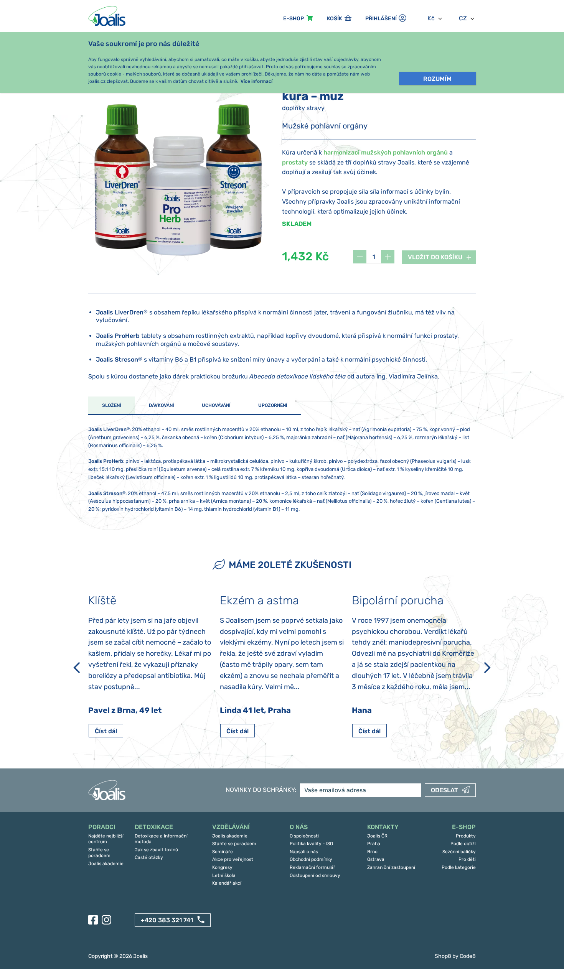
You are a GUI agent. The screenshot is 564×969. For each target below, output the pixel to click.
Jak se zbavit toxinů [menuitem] (156, 849)
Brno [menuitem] (372, 851)
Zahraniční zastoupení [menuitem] (391, 867)
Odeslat (444, 790)
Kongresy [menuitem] (222, 867)
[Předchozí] (77, 667)
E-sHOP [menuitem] (293, 18)
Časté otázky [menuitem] (149, 857)
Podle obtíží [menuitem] (463, 843)
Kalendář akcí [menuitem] (226, 883)
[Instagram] (106, 920)
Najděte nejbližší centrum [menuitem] (106, 839)
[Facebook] (93, 920)
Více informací (256, 81)
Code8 (468, 956)
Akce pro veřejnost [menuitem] (232, 859)
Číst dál (106, 731)
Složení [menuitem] (111, 405)
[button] (359, 256)
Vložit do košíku (435, 257)
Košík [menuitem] (334, 18)
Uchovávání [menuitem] (216, 405)
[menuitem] (107, 827)
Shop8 (443, 956)
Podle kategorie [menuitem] (459, 867)
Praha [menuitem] (373, 843)
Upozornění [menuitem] (272, 405)
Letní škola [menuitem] (224, 875)
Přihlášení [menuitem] (381, 18)
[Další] (487, 667)
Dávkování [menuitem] (161, 405)
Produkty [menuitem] (466, 836)
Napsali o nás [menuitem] (304, 851)
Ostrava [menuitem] (375, 859)
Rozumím (437, 78)
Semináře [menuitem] (222, 851)
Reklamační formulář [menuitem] (312, 867)
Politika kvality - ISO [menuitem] (311, 843)
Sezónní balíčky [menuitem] (459, 851)
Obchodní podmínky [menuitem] (311, 859)
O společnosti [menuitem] (304, 836)
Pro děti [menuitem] (467, 859)
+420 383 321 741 (167, 920)
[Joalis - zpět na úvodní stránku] (107, 16)
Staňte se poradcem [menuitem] (99, 853)
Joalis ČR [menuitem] (377, 836)
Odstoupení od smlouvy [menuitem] (315, 875)
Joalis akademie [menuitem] (106, 863)
